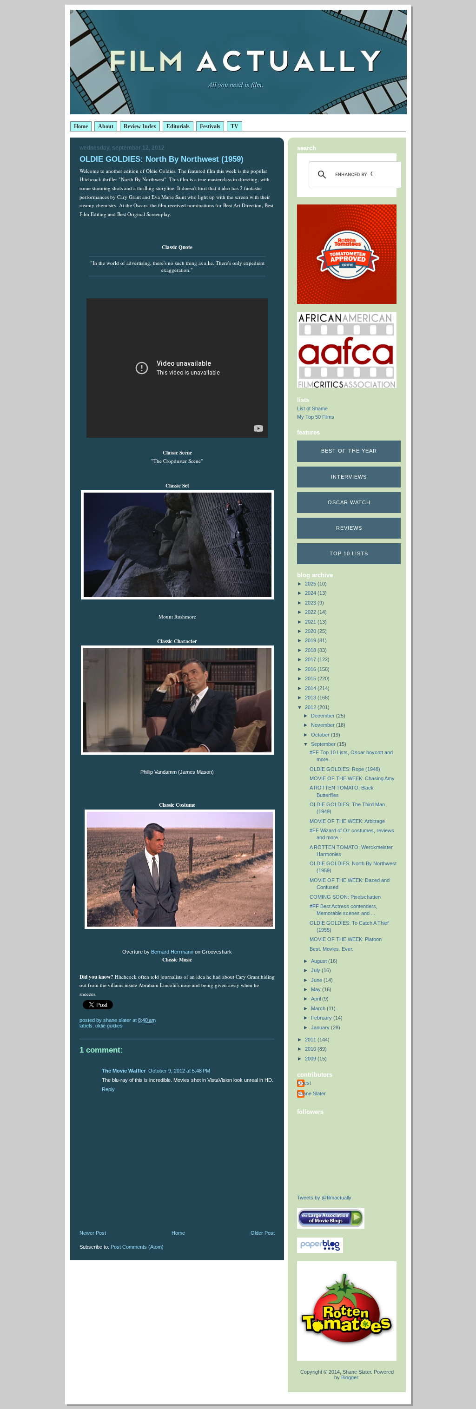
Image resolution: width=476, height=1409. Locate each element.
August (319, 961)
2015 (311, 678)
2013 (311, 697)
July (316, 970)
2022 (311, 612)
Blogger (349, 1377)
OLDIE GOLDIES (109, 1025)
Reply (108, 1089)
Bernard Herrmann (172, 952)
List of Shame (312, 408)
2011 (311, 1039)
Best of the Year (349, 451)
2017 (311, 659)
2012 (311, 707)
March (319, 1008)
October (321, 734)
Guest (304, 1083)
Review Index (140, 126)
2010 (311, 1049)
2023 (311, 603)
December (323, 715)
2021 (311, 622)
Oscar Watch (349, 502)
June (317, 980)
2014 (311, 688)
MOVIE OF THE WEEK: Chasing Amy (352, 778)
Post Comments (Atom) (137, 1247)
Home (81, 126)
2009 (311, 1058)
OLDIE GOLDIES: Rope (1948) (345, 769)
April (316, 998)
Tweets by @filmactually (324, 1197)
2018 (311, 650)
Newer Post (92, 1233)
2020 (311, 631)
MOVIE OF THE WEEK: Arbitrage (347, 821)
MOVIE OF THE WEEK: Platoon (346, 939)
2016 (311, 669)
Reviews (349, 528)
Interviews (349, 477)
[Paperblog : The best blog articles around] (320, 1251)
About (105, 126)
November (323, 725)
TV (234, 126)
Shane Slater (311, 1093)
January (321, 1027)
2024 (311, 593)
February (322, 1018)
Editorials (178, 126)
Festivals (210, 126)
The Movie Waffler (123, 1070)
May (316, 989)
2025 (311, 583)
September (324, 744)
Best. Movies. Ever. (331, 949)
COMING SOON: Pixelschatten (345, 897)
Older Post (263, 1233)
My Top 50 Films (315, 417)
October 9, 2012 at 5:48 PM (179, 1070)
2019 (311, 640)
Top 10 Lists (349, 553)
